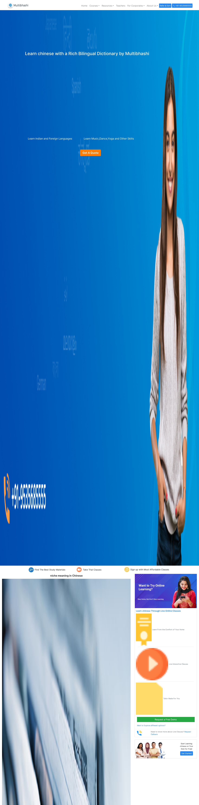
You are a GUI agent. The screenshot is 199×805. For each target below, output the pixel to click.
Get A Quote (90, 152)
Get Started (186, 753)
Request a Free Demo (166, 719)
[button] (94, 5)
